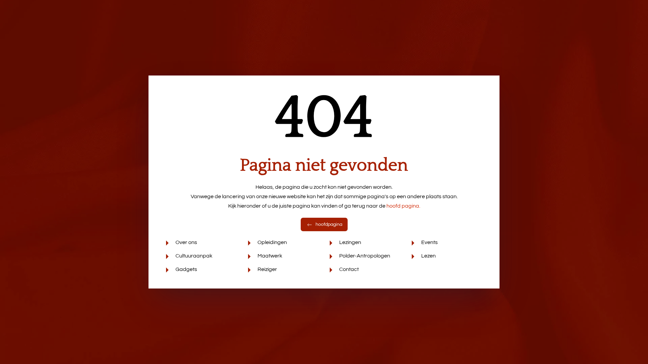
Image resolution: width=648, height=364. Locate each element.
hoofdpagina (328, 224)
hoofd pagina (403, 206)
